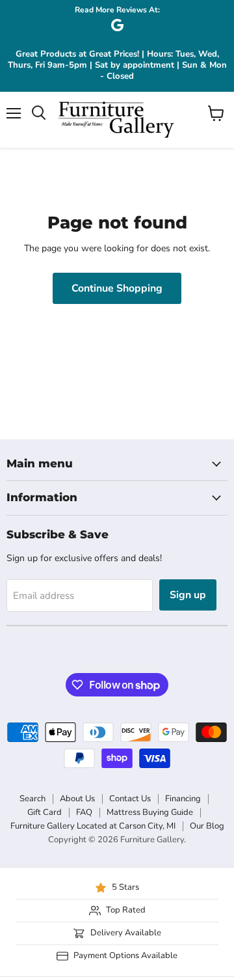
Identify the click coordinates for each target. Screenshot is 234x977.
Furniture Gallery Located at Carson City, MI (93, 826)
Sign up (188, 595)
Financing (183, 799)
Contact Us (130, 799)
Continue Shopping (117, 288)
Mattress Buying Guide (150, 812)
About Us (77, 799)
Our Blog (207, 826)
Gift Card (44, 812)
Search (33, 799)
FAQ (84, 812)
